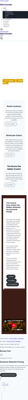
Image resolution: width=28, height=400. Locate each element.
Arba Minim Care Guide (9, 13)
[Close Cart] (1, 355)
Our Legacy (6, 21)
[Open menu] (1, 35)
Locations (5, 22)
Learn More (9, 185)
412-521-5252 (10, 341)
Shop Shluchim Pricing (8, 375)
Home (4, 8)
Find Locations (10, 124)
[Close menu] (0, 380)
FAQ (6, 17)
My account (6, 24)
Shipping (6, 15)
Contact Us (6, 26)
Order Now (9, 155)
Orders (4, 384)
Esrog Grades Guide (8, 12)
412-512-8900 (13, 338)
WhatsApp (20, 338)
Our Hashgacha (7, 19)
